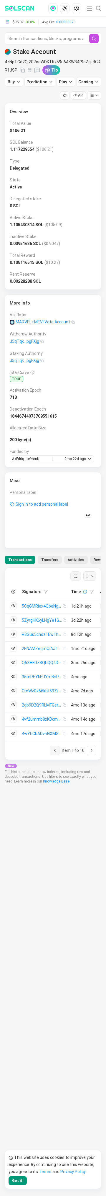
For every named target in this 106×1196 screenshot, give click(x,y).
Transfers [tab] (49, 560)
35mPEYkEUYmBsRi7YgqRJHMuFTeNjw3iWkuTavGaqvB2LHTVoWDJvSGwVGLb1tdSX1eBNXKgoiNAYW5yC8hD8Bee (42, 676)
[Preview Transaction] (13, 605)
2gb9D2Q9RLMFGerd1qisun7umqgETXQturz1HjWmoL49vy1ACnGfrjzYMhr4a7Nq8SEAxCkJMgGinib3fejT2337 (42, 705)
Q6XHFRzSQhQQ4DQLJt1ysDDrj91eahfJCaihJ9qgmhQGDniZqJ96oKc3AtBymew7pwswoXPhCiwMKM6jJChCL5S (42, 662)
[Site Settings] (76, 8)
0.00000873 (66, 22)
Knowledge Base (56, 781)
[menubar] (65, 8)
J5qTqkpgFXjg (24, 341)
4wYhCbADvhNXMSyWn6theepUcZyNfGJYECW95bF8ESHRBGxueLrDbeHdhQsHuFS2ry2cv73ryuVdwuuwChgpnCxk (42, 733)
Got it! (17, 1181)
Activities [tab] (76, 560)
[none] (54, 8)
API (80, 95)
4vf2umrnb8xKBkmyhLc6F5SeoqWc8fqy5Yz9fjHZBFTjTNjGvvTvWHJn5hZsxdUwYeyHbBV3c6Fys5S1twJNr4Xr (42, 719)
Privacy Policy (72, 1171)
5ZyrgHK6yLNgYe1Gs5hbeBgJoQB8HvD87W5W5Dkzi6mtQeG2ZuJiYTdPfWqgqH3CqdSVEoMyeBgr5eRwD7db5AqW (42, 620)
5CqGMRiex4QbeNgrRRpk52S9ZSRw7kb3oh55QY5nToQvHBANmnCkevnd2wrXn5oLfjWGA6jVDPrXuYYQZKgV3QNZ (42, 606)
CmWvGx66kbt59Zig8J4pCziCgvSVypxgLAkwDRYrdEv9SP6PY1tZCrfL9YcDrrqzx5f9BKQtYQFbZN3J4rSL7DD (42, 691)
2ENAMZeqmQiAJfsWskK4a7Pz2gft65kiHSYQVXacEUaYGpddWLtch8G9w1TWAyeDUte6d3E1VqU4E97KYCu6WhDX (42, 648)
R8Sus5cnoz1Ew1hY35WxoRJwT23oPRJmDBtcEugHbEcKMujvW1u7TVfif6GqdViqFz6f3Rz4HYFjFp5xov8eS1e (42, 634)
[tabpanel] (53, 664)
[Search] (94, 38)
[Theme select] (64, 8)
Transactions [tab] (20, 560)
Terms (45, 1171)
